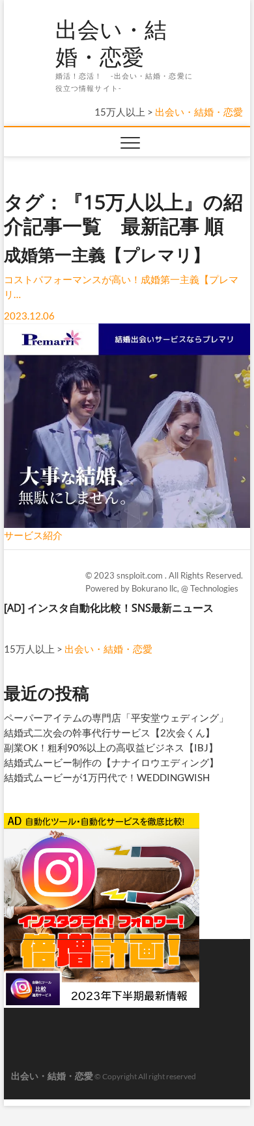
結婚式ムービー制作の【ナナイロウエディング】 (111, 762)
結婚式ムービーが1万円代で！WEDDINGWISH (107, 777)
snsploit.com (141, 575)
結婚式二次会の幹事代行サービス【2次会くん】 (109, 732)
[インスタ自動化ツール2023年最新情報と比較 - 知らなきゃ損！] (101, 818)
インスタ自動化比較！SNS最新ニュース (120, 608)
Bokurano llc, (156, 588)
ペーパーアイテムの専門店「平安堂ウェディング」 (116, 717)
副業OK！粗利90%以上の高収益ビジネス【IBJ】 (111, 747)
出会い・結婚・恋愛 (111, 43)
